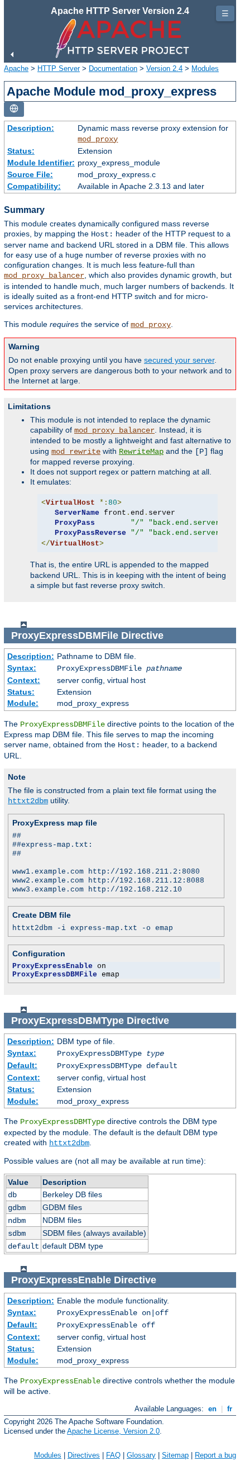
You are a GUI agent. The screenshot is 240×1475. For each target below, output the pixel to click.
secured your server (179, 359)
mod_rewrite (75, 451)
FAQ (113, 1455)
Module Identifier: (41, 162)
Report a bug (215, 1455)
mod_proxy (98, 139)
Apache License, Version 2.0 (113, 1431)
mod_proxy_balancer (44, 275)
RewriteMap (141, 451)
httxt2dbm (28, 800)
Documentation (113, 68)
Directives (84, 1455)
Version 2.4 (164, 68)
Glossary (141, 1455)
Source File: (30, 174)
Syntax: (21, 667)
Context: (23, 680)
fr (229, 1409)
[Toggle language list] (14, 109)
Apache (16, 68)
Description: (30, 128)
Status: (21, 150)
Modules (205, 68)
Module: (23, 703)
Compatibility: (34, 186)
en (212, 1409)
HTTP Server (58, 68)
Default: (22, 1065)
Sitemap (175, 1455)
